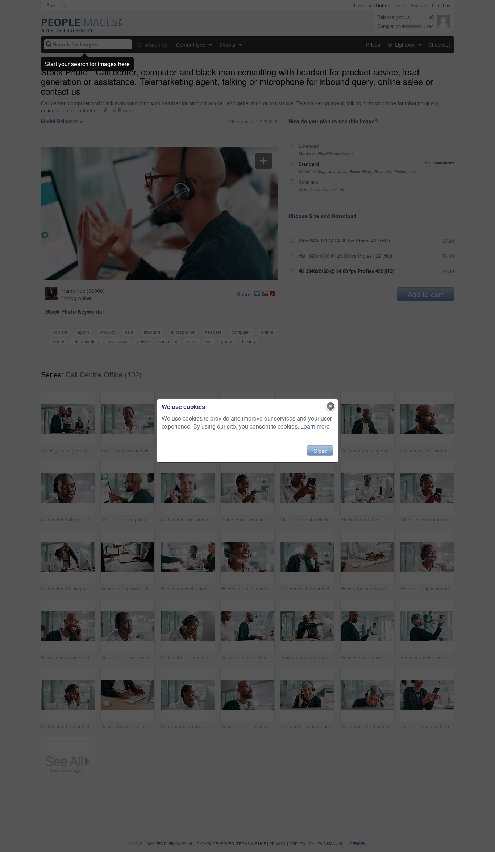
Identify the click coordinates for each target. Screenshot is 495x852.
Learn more (315, 426)
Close (320, 450)
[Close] (330, 406)
